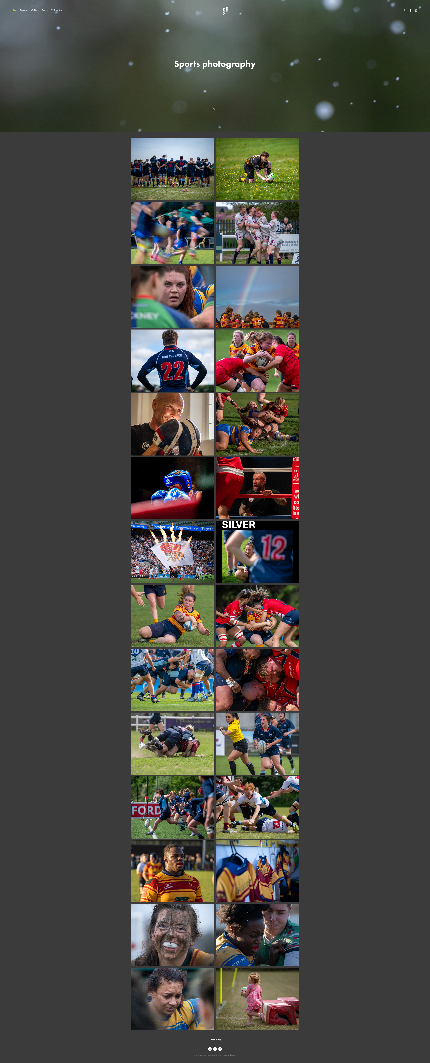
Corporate (24, 10)
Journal (45, 10)
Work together (57, 10)
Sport (15, 10)
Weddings (35, 10)
